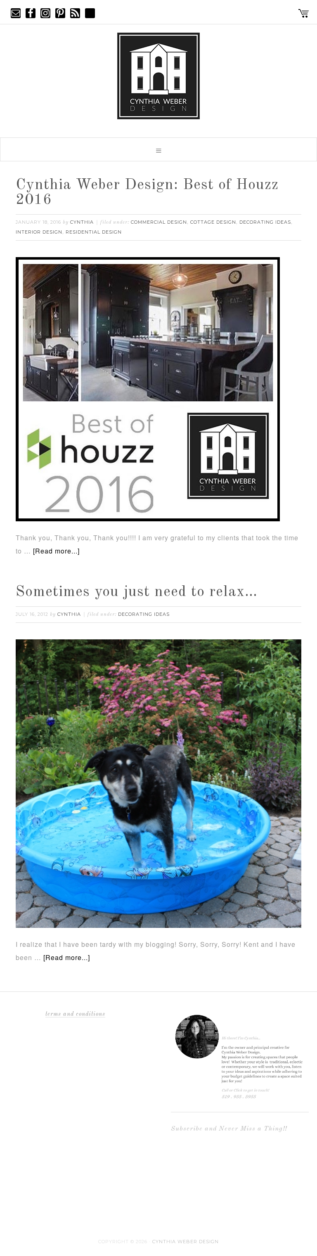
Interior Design (39, 232)
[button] (158, 149)
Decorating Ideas (265, 222)
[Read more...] (56, 551)
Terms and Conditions (75, 1014)
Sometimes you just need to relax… (137, 592)
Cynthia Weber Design (185, 1241)
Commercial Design (159, 222)
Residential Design (94, 232)
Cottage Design (213, 222)
